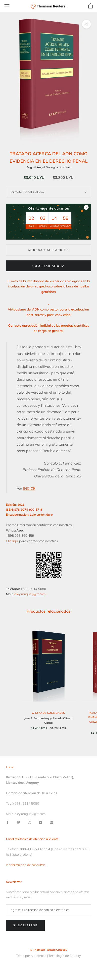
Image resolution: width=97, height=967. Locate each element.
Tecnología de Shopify (64, 956)
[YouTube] (40, 822)
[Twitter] (18, 822)
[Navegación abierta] (6, 6)
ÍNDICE (29, 488)
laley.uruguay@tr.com (30, 594)
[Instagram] (29, 822)
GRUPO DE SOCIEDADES (48, 713)
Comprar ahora (48, 266)
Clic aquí (12, 541)
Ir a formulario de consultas (25, 865)
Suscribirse (25, 925)
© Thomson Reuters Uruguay (48, 949)
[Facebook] (7, 822)
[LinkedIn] (51, 822)
